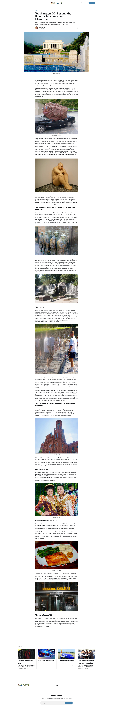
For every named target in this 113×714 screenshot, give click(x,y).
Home (19, 2)
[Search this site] (82, 3)
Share (75, 27)
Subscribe (92, 3)
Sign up (56, 685)
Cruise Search (25, 2)
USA (36, 10)
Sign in (85, 2)
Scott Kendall (42, 27)
